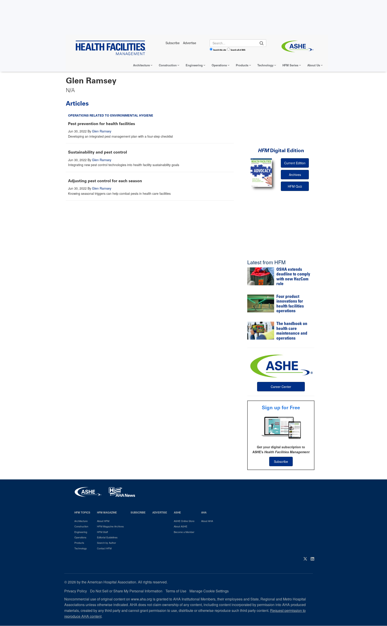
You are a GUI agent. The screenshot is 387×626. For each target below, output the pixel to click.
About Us (313, 65)
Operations (219, 65)
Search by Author (106, 542)
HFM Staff (102, 531)
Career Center (281, 386)
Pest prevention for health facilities (101, 123)
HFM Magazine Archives (110, 526)
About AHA (207, 520)
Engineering (194, 65)
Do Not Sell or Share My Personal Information (126, 591)
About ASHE (180, 526)
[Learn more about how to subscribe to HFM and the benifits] (281, 427)
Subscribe (281, 461)
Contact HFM (104, 548)
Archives (295, 174)
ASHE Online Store (184, 520)
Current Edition (294, 163)
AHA (203, 512)
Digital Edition (281, 150)
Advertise (159, 512)
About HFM (103, 520)
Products (242, 65)
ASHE (177, 512)
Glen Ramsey (101, 131)
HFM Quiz (295, 186)
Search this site (219, 49)
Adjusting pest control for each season (105, 180)
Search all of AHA (238, 49)
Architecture (141, 65)
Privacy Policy (75, 591)
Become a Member (184, 531)
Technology (265, 65)
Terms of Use (176, 591)
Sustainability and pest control (97, 152)
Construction (168, 65)
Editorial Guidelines (107, 537)
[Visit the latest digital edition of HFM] (261, 172)
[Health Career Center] (280, 365)
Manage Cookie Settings (209, 591)
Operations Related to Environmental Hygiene (110, 115)
